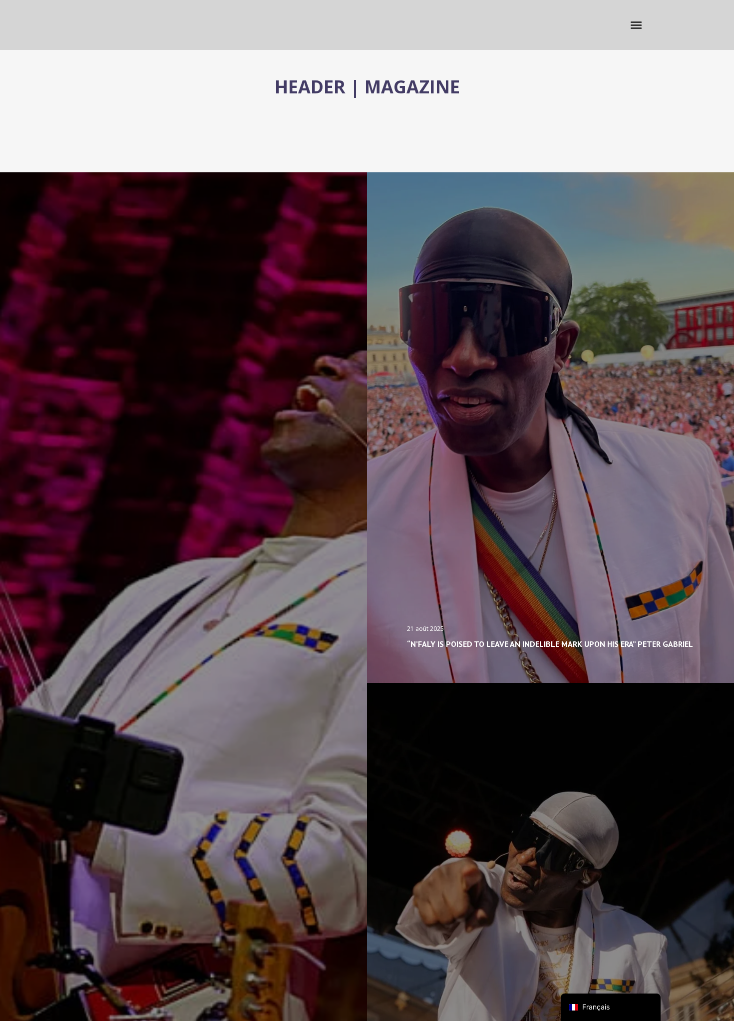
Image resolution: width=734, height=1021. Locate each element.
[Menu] (637, 24)
